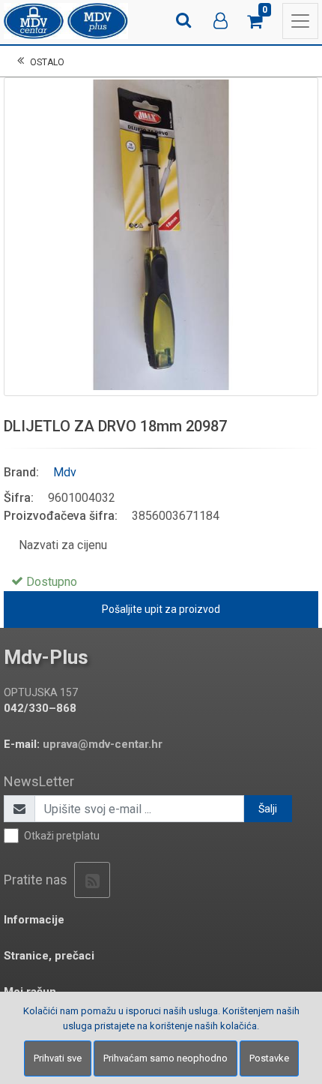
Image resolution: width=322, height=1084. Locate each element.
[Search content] (185, 21)
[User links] (221, 21)
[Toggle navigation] (300, 21)
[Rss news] (92, 880)
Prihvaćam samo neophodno (165, 1058)
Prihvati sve (58, 1058)
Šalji (267, 809)
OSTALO (47, 62)
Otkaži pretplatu (62, 836)
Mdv (64, 472)
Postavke (269, 1058)
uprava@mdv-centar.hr (102, 744)
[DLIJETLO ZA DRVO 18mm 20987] (161, 235)
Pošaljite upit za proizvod (161, 609)
